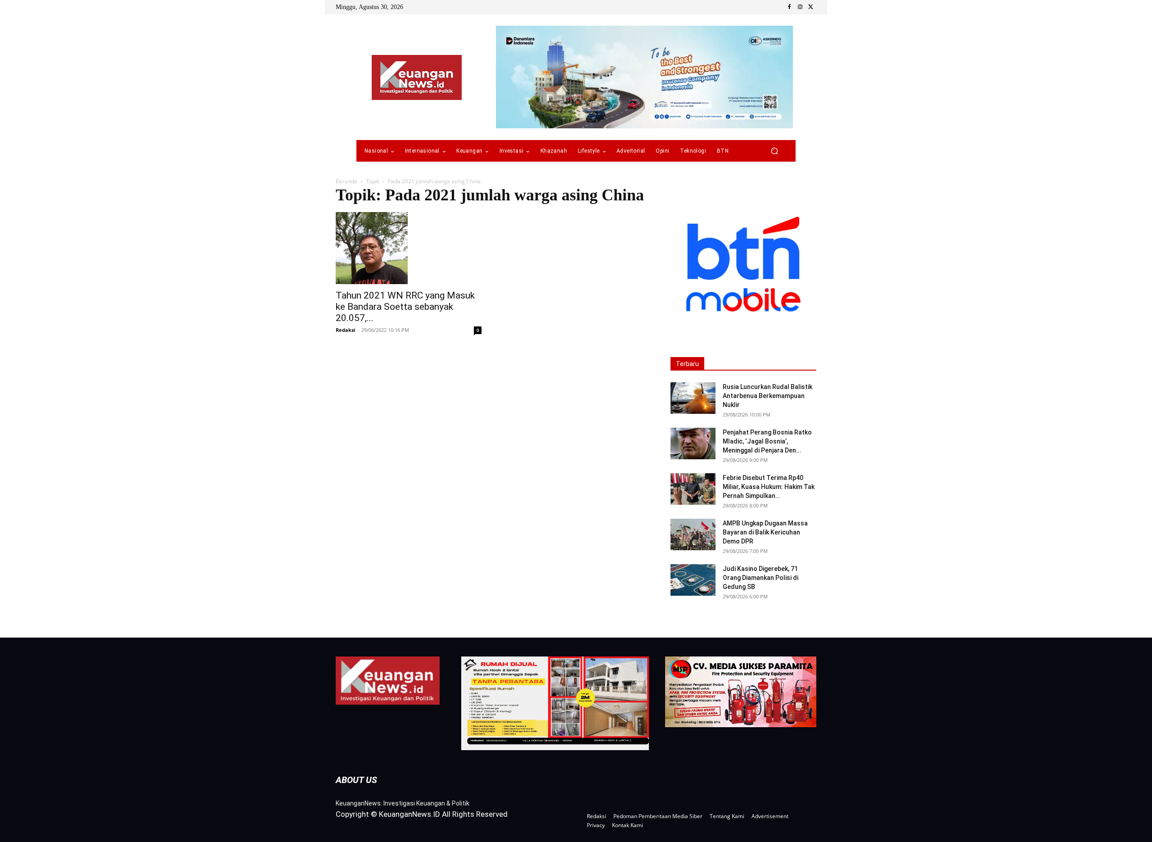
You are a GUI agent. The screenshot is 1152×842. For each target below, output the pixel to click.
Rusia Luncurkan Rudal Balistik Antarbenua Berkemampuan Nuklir (767, 395)
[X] (811, 7)
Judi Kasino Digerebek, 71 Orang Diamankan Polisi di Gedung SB (760, 577)
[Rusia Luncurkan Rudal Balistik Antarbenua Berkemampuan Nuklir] (693, 398)
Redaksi (345, 329)
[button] (774, 151)
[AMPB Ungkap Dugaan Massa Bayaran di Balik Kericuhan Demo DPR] (693, 534)
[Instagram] (800, 7)
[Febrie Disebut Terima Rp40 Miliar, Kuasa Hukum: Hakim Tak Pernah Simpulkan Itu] (693, 489)
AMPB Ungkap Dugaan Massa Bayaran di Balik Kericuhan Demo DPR (765, 532)
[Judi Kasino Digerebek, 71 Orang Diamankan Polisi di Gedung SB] (693, 580)
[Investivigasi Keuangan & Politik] (416, 77)
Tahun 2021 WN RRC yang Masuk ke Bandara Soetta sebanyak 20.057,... (405, 306)
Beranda (346, 181)
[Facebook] (789, 7)
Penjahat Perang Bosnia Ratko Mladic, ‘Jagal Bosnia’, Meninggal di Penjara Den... (767, 441)
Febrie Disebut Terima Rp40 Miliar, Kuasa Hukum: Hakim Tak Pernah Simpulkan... (768, 486)
